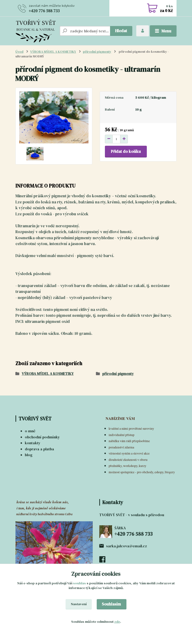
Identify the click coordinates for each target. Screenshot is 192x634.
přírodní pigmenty (97, 51)
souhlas (79, 583)
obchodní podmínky (42, 437)
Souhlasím (111, 604)
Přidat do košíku (126, 151)
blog (28, 454)
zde (117, 621)
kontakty (33, 442)
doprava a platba (39, 448)
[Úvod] (35, 31)
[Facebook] (105, 560)
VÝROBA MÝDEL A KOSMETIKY (53, 51)
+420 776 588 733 (44, 11)
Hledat (121, 31)
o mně (30, 430)
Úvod (19, 51)
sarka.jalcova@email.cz (126, 545)
